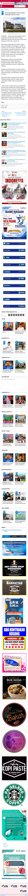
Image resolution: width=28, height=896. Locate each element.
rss (27, 1)
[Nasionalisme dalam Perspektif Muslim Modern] (20, 326)
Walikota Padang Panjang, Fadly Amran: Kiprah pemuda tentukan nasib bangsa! (20, 352)
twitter (21, 1)
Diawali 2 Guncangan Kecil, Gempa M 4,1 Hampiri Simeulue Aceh (8, 522)
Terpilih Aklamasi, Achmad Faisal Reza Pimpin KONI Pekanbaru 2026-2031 (8, 444)
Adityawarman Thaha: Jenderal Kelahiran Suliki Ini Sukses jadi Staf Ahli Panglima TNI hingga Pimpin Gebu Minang (8, 371)
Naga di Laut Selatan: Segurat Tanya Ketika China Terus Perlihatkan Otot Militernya (20, 464)
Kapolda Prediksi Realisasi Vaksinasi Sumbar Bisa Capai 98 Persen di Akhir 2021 (20, 425)
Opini (3, 319)
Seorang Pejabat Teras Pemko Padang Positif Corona (15, 13)
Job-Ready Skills (18, 502)
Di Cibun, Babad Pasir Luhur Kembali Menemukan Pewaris (7, 502)
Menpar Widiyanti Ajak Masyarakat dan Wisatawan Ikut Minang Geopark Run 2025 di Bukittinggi (20, 406)
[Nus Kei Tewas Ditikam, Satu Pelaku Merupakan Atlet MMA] (20, 438)
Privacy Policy (6, 845)
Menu (1, 6)
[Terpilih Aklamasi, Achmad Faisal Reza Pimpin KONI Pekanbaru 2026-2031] (8, 438)
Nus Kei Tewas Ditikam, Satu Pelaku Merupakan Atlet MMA (20, 444)
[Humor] (8, 326)
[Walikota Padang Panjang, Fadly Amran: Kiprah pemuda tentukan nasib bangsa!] (20, 345)
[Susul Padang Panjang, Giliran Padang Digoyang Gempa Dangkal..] (20, 515)
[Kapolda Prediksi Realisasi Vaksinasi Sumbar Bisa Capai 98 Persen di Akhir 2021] (20, 419)
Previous (26, 328)
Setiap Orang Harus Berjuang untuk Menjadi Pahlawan (8, 352)
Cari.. (26, 6)
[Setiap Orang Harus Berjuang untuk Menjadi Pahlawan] (8, 345)
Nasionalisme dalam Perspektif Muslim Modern (19, 332)
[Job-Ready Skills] (20, 496)
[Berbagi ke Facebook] (6, 107)
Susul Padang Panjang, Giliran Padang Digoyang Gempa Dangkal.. (20, 522)
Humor (4, 332)
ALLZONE (22, 536)
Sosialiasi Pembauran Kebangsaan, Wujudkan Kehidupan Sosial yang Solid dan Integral (8, 425)
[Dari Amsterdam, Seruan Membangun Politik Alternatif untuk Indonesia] (20, 365)
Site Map (5, 843)
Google (26, 895)
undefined (16, 125)
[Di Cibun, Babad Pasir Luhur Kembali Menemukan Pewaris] (8, 496)
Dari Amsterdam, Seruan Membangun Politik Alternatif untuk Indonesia (20, 371)
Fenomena (6, 105)
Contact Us (5, 846)
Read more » (14, 129)
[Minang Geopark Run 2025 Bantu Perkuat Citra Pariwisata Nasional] (8, 400)
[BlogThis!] (3, 107)
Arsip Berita (14, 536)
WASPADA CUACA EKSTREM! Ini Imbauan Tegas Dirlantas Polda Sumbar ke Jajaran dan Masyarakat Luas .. (8, 483)
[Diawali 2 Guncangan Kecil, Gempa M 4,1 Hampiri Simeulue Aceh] (8, 515)
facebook (23, 1)
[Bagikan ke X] (4, 107)
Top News (6, 536)
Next (2, 328)
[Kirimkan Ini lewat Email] (1, 107)
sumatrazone (2, 895)
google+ (25, 1)
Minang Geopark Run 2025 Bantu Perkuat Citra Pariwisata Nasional (8, 406)
